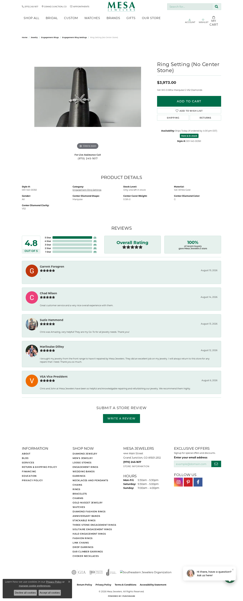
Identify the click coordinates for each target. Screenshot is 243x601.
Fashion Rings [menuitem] (83, 538)
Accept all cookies (50, 592)
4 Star (48, 241)
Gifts (131, 18)
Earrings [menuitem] (79, 475)
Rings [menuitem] (76, 489)
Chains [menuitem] (77, 484)
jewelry (34, 37)
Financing (29, 471)
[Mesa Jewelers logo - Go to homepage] (121, 7)
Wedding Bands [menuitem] (84, 471)
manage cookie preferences (34, 585)
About (26, 453)
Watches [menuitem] (79, 507)
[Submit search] (216, 6)
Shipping (173, 117)
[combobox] (189, 6)
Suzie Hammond (51, 320)
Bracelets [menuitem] (80, 493)
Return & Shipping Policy (39, 467)
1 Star (48, 251)
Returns (205, 117)
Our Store (151, 18)
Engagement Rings (50, 37)
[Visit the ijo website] (96, 572)
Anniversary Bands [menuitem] (86, 515)
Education (29, 475)
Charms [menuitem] (78, 498)
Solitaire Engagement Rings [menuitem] (92, 529)
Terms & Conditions (125, 584)
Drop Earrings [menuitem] (83, 547)
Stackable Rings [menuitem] (84, 520)
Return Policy (84, 584)
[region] (87, 96)
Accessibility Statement (153, 584)
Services (28, 462)
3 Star (48, 244)
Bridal (52, 18)
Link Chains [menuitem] (81, 542)
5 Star (48, 237)
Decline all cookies (25, 592)
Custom (71, 18)
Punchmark (128, 596)
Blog (25, 458)
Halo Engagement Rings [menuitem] (89, 533)
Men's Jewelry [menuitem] (83, 458)
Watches (92, 18)
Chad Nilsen (48, 293)
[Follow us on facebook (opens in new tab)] (198, 482)
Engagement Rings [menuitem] (85, 467)
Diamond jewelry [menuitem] (85, 453)
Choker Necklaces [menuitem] (86, 556)
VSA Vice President (54, 376)
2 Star (48, 248)
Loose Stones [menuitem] (82, 462)
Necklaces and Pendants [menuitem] (90, 480)
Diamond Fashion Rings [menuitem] (89, 511)
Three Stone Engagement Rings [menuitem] (94, 524)
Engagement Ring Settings (74, 37)
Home (24, 37)
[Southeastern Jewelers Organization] (145, 572)
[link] (30, 6)
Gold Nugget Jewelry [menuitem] (88, 502)
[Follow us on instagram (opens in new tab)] (178, 482)
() (95, 237)
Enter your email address (190, 457)
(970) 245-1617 (88, 158)
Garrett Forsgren (52, 266)
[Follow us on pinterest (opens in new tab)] (188, 482)
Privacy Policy (32, 480)
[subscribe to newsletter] (216, 464)
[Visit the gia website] (79, 572)
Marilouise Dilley (52, 346)
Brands (113, 18)
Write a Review (121, 418)
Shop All (31, 18)
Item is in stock (189, 135)
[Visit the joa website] (111, 572)
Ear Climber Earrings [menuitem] (88, 551)
